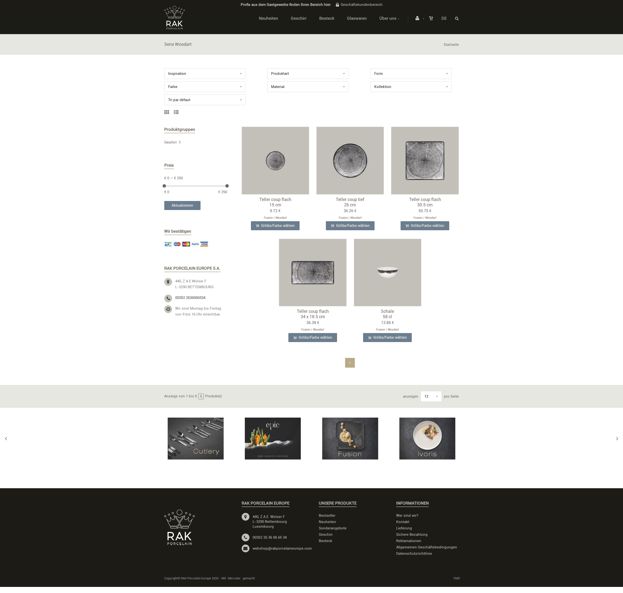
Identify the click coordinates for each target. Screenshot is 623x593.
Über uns (387, 18)
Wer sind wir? (407, 515)
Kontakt (402, 522)
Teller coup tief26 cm (350, 202)
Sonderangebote (333, 528)
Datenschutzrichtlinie (414, 553)
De (444, 18)
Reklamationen (408, 541)
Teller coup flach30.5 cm (425, 202)
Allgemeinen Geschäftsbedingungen (426, 547)
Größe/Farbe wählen (277, 225)
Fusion (268, 218)
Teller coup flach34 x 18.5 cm (313, 314)
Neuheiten (268, 18)
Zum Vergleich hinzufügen (277, 161)
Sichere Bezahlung (412, 534)
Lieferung (404, 528)
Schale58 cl (387, 314)
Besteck (326, 18)
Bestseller (327, 515)
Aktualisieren (182, 205)
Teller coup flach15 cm (275, 202)
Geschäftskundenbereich (362, 4)
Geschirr (299, 18)
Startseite (451, 45)
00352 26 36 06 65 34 (270, 537)
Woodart (281, 218)
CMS (456, 578)
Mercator (234, 578)
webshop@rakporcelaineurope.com (282, 548)
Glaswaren (357, 18)
